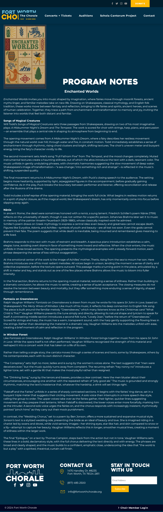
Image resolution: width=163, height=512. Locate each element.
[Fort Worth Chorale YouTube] (125, 3)
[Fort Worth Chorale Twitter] (116, 3)
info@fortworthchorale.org (85, 491)
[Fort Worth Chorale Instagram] (121, 3)
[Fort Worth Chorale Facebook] (112, 3)
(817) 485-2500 (76, 482)
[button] (30, 16)
